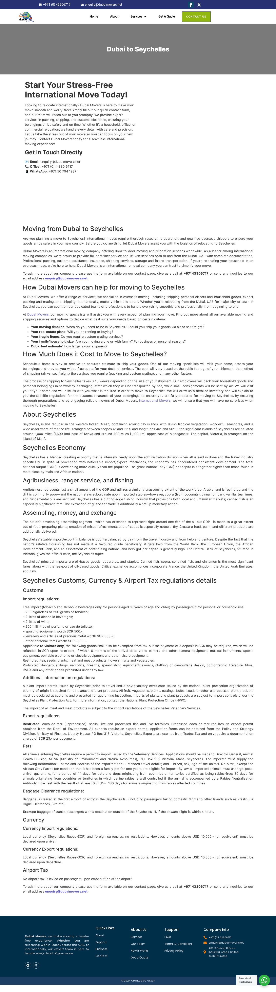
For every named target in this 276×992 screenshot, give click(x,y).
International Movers (155, 400)
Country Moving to (164, 145)
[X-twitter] (36, 965)
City (153, 133)
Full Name (157, 82)
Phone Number (161, 95)
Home (94, 16)
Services (136, 16)
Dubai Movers (38, 314)
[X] (199, 5)
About (114, 16)
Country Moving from (166, 120)
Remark (156, 171)
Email (154, 107)
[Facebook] (191, 5)
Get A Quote (166, 16)
